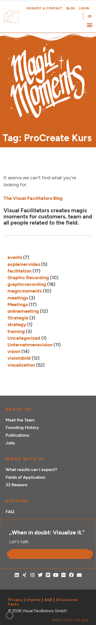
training (16, 331)
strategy (16, 324)
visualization (21, 365)
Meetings (17, 304)
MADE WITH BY (70, 620)
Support (17, 501)
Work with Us (25, 458)
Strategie (17, 318)
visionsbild (19, 358)
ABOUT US (18, 409)
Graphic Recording (28, 278)
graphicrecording (26, 284)
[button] (89, 24)
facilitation (19, 271)
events (14, 257)
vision (13, 351)
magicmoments (24, 291)
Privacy (15, 600)
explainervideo (23, 264)
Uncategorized (23, 338)
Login (84, 8)
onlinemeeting (23, 311)
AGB (48, 600)
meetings (17, 298)
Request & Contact (44, 8)
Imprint (33, 600)
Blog (70, 8)
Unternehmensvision (30, 345)
